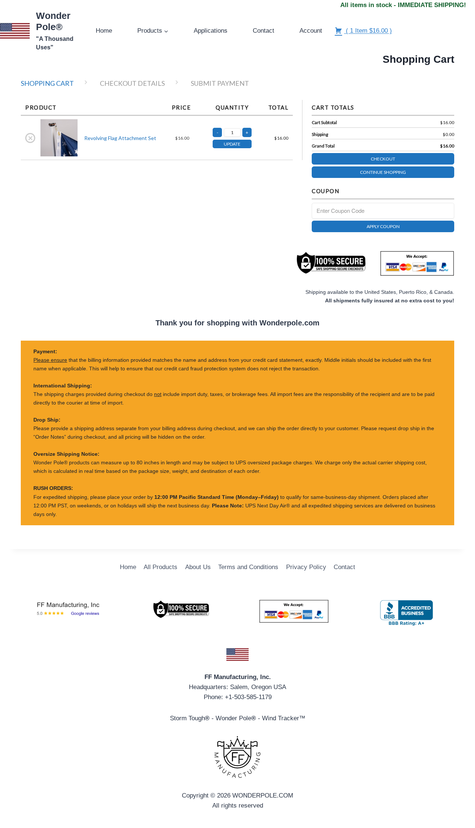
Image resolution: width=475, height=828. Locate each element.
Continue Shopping (383, 172)
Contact (263, 30)
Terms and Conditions (248, 567)
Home (104, 30)
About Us (198, 567)
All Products (160, 567)
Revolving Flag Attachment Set (120, 138)
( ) (368, 30)
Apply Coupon (383, 226)
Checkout (383, 159)
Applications (210, 30)
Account (310, 30)
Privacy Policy (306, 567)
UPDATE (232, 144)
